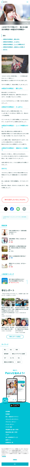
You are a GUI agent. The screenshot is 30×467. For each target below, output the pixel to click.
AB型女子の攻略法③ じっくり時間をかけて (14, 44)
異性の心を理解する (9, 362)
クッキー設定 (9, 427)
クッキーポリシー (10, 424)
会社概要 (8, 411)
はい (15, 464)
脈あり (19, 362)
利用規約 (8, 414)
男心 (5, 349)
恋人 (19, 358)
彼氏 (17, 349)
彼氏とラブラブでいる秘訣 (18, 353)
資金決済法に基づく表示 (11, 432)
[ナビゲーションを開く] (27, 2)
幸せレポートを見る (15, 336)
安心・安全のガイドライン (12, 416)
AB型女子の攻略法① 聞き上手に (11, 39)
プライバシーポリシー (11, 421)
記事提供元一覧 (9, 442)
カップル (12, 358)
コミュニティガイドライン (12, 419)
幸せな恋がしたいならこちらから (15, 200)
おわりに (5, 49)
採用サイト (8, 440)
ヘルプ (7, 434)
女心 (11, 349)
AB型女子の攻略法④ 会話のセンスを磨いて (14, 47)
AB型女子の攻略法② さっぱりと (11, 41)
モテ (5, 358)
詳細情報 (4, 456)
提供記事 (6, 353)
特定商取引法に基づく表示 (12, 429)
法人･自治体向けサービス (12, 437)
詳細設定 (15, 459)
